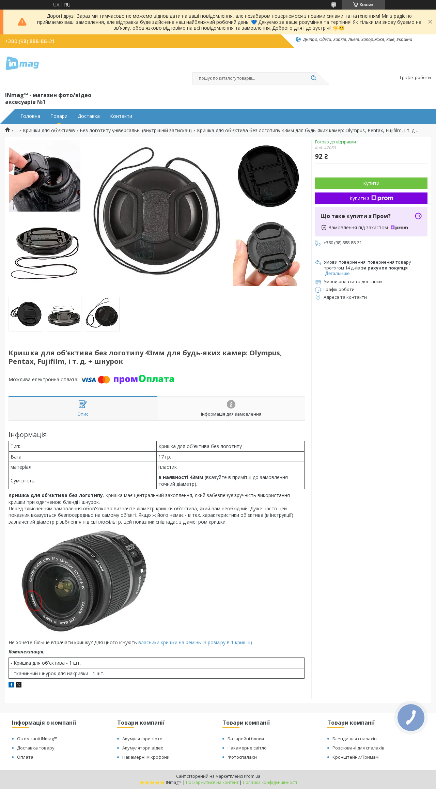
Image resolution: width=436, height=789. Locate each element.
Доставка (89, 116)
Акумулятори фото (142, 739)
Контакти (121, 116)
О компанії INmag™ (37, 739)
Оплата (25, 757)
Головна (30, 116)
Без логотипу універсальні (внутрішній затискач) (136, 130)
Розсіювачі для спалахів (358, 748)
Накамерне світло (247, 748)
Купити (371, 183)
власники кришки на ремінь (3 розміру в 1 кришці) (195, 642)
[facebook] (11, 685)
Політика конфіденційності (270, 782)
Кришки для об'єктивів (49, 130)
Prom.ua (252, 776)
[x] (18, 685)
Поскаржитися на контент (212, 782)
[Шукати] (313, 78)
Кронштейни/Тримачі (355, 757)
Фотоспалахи (242, 757)
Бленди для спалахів (354, 739)
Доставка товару (35, 748)
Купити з (359, 198)
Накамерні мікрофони (146, 757)
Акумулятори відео (143, 748)
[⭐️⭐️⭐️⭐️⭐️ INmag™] (22, 68)
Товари (58, 116)
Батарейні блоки (246, 739)
